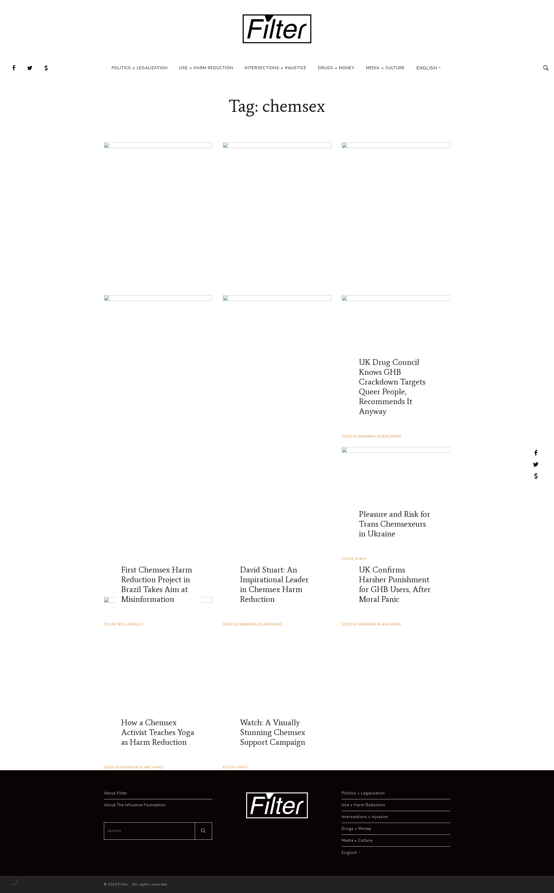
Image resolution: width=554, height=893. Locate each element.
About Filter (115, 793)
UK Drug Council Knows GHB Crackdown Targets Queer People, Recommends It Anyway (392, 386)
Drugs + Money (336, 68)
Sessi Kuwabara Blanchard (371, 624)
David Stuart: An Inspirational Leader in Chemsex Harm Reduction (274, 584)
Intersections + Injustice (275, 68)
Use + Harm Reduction (206, 68)
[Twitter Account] (30, 68)
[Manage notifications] (12, 880)
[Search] (203, 831)
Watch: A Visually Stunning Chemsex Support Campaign (272, 732)
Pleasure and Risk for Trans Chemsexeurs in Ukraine (394, 523)
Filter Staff (235, 767)
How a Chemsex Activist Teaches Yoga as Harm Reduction (157, 732)
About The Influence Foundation (135, 805)
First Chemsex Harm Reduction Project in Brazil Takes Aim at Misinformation (156, 584)
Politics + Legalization (140, 68)
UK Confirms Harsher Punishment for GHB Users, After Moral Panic (395, 584)
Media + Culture (385, 68)
